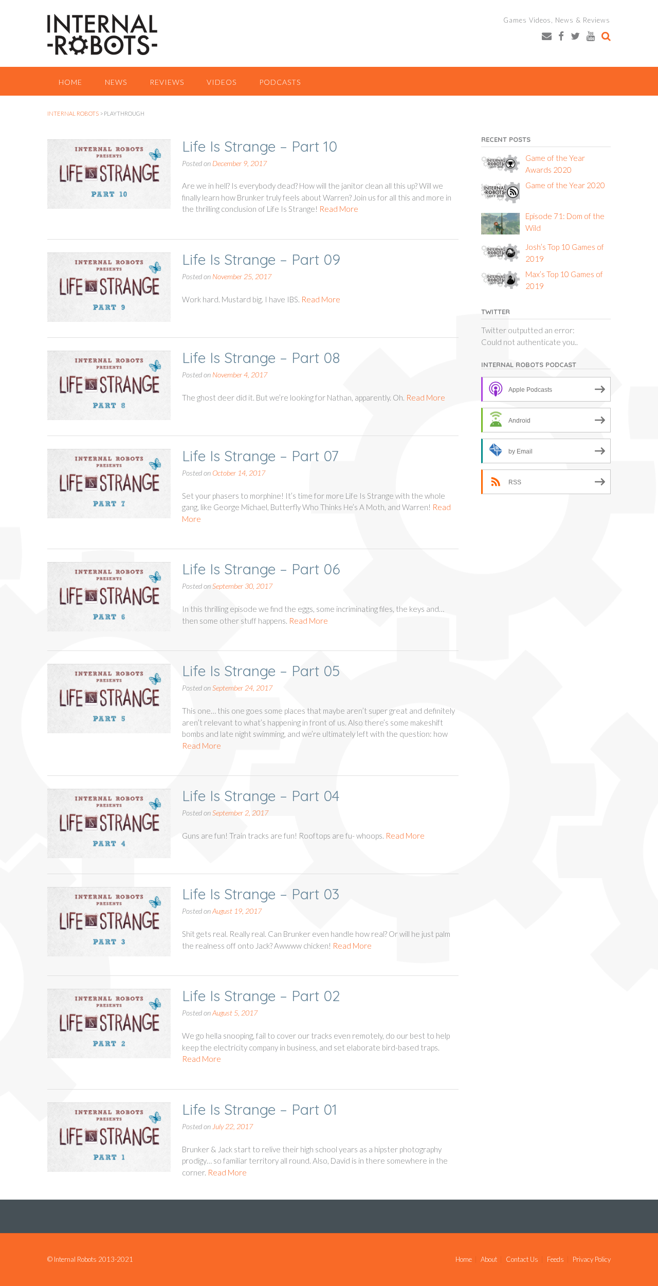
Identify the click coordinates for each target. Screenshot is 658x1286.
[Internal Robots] (102, 34)
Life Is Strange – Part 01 (259, 1109)
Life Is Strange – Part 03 (260, 894)
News (116, 82)
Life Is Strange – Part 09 (261, 259)
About (489, 1259)
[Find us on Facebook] (561, 36)
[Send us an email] (547, 36)
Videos (221, 82)
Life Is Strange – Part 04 (260, 796)
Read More (338, 208)
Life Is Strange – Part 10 (259, 146)
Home (70, 82)
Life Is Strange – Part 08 (261, 358)
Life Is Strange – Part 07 (260, 456)
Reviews (167, 82)
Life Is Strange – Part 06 (261, 569)
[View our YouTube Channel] (591, 36)
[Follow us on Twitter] (575, 36)
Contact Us (522, 1259)
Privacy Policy (592, 1259)
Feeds (555, 1259)
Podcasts (280, 82)
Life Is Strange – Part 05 (261, 671)
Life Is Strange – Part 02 (261, 996)
